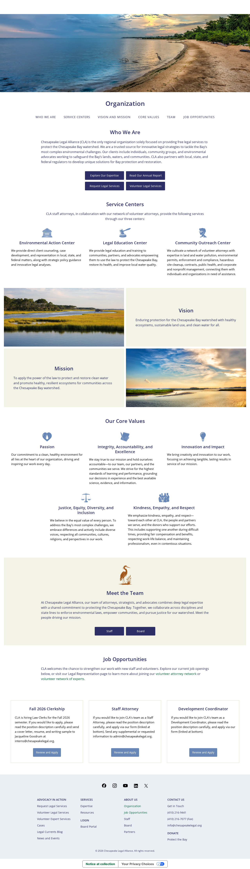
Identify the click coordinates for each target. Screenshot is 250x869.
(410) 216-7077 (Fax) (180, 819)
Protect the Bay (177, 839)
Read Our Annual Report (145, 175)
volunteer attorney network (176, 674)
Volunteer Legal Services (146, 186)
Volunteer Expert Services (54, 819)
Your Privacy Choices (137, 864)
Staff (109, 631)
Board (141, 631)
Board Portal (88, 826)
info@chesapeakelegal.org (184, 825)
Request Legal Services (105, 186)
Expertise (86, 806)
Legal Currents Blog (50, 832)
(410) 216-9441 (176, 812)
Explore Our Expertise (104, 175)
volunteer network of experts (62, 679)
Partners (129, 832)
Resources (87, 812)
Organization (132, 806)
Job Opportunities (135, 812)
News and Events (48, 838)
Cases (41, 825)
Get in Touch (175, 806)
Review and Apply (47, 752)
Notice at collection (100, 864)
